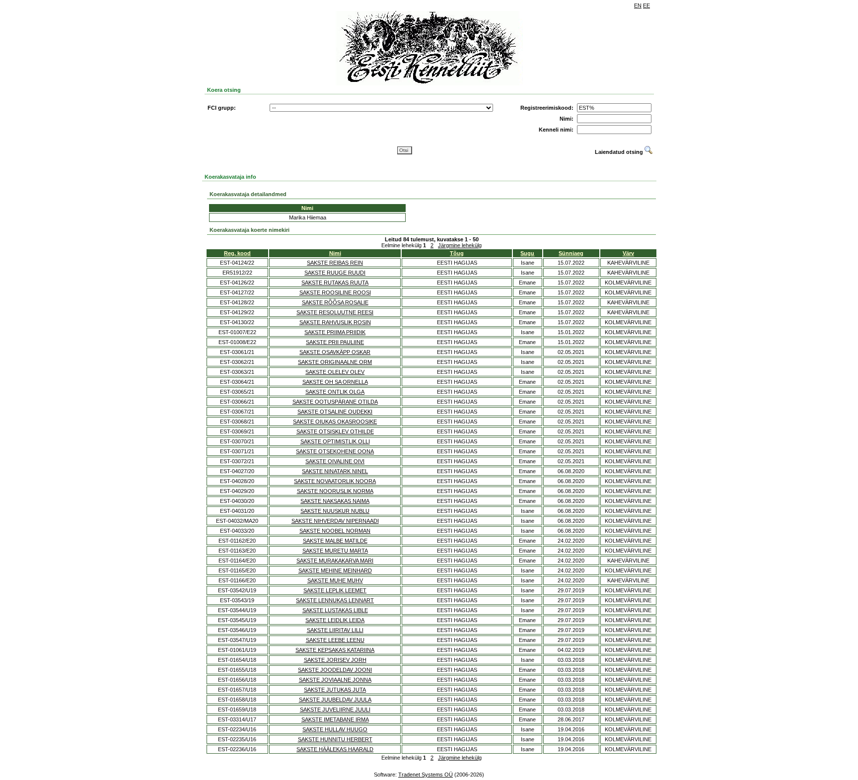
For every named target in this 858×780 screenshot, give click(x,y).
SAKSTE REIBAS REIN (335, 263)
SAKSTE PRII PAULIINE (335, 342)
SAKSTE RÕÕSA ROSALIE (335, 302)
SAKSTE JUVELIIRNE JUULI (335, 709)
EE (646, 5)
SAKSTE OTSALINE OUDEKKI (334, 412)
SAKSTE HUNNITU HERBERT (335, 739)
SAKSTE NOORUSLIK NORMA (335, 491)
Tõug (457, 253)
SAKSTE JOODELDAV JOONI (335, 670)
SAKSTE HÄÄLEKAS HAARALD (334, 749)
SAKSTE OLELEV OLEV (334, 372)
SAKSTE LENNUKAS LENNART (335, 600)
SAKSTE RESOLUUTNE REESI (334, 312)
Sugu (527, 253)
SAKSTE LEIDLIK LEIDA (334, 620)
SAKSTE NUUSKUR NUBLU (334, 511)
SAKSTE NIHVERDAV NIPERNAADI (335, 521)
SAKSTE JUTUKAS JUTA (335, 690)
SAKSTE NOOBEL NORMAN (334, 531)
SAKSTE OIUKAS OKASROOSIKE (335, 422)
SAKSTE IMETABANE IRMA (335, 719)
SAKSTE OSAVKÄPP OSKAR (334, 352)
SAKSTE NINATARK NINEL (335, 471)
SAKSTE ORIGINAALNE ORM (335, 362)
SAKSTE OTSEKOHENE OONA (335, 451)
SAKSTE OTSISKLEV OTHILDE (335, 431)
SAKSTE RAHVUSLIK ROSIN (335, 322)
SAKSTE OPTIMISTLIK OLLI (335, 441)
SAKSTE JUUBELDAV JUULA (335, 700)
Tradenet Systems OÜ (425, 775)
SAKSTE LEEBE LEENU (335, 640)
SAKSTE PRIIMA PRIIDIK (334, 332)
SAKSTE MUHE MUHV (335, 580)
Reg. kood (237, 253)
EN (638, 5)
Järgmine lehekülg (460, 245)
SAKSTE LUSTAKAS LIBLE (335, 610)
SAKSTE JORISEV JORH (335, 660)
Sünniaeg (571, 253)
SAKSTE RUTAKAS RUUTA (334, 282)
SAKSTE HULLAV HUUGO (334, 729)
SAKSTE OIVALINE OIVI (334, 461)
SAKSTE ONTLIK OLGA (334, 392)
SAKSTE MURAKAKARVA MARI (334, 561)
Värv (628, 253)
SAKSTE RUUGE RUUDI (334, 273)
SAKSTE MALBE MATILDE (335, 541)
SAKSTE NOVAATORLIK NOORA (335, 481)
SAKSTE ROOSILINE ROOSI (335, 292)
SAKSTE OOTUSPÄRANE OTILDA (335, 402)
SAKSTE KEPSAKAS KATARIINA (334, 650)
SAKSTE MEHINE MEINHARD (335, 570)
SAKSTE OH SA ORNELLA (335, 382)
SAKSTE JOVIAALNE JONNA (335, 680)
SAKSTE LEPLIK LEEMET (334, 590)
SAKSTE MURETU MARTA (335, 551)
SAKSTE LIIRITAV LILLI (335, 630)
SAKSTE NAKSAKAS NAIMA (334, 501)
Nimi (335, 253)
